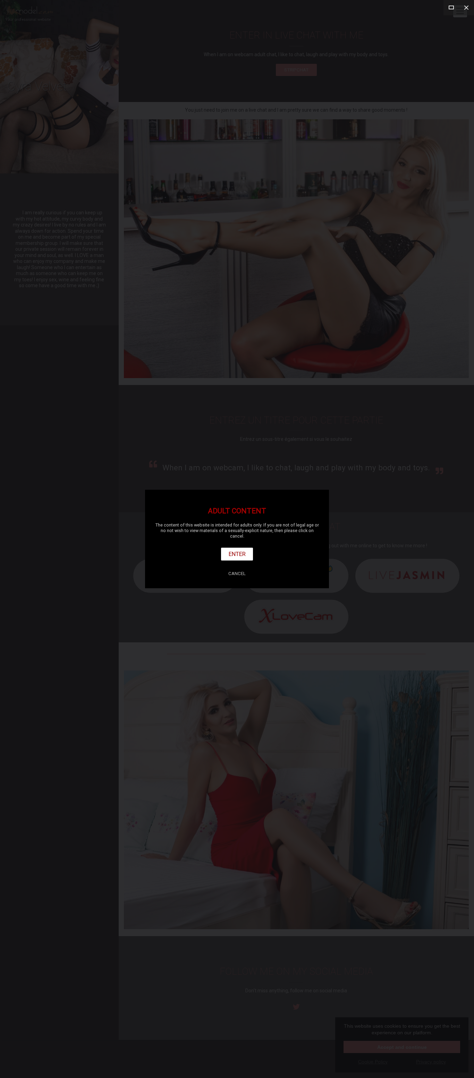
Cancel (237, 573)
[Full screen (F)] (451, 7)
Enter (237, 553)
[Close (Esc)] (466, 7)
